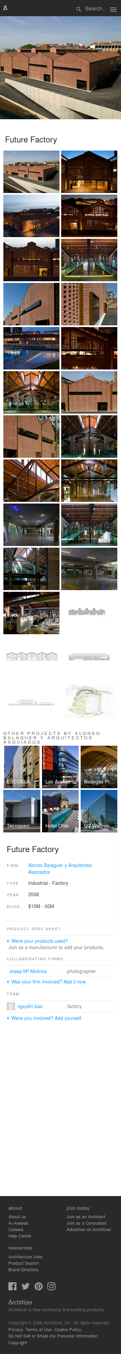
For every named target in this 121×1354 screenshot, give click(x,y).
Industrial (38, 882)
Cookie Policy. (68, 1329)
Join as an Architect (86, 1216)
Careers (16, 1229)
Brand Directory (23, 1269)
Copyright (17, 1342)
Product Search (23, 1263)
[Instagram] (51, 1288)
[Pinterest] (39, 1288)
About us (17, 1216)
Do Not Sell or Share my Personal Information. (53, 1335)
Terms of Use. (39, 1329)
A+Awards (18, 1223)
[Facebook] (12, 1288)
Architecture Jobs (25, 1256)
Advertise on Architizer (89, 1229)
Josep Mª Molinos (28, 971)
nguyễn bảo (30, 1006)
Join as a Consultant (87, 1223)
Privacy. (16, 1329)
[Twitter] (26, 1288)
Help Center (19, 1235)
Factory (60, 882)
